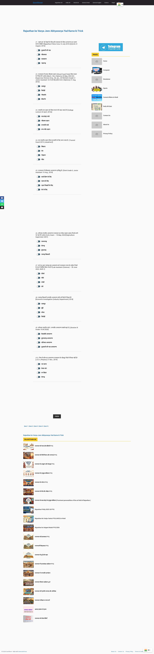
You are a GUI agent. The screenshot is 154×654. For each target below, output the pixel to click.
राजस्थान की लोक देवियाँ (41, 618)
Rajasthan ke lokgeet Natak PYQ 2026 (47, 527)
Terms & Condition (140, 651)
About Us (106, 124)
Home (105, 61)
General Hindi (86, 2)
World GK (76, 2)
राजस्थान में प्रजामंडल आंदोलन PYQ (44, 564)
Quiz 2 (31, 426)
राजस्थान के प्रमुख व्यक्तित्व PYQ (43, 473)
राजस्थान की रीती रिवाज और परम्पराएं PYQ (46, 455)
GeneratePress (22, 651)
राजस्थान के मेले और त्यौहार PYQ (43, 491)
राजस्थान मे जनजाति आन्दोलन (42, 573)
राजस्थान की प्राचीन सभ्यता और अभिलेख (45, 591)
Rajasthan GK (58, 2)
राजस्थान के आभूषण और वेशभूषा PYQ (44, 464)
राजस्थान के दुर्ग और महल (41, 555)
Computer (106, 70)
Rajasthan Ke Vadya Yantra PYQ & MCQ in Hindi (50, 518)
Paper (113, 2)
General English (97, 2)
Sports (105, 88)
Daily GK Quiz (107, 106)
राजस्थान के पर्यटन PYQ (41, 482)
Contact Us (106, 115)
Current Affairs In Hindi (110, 97)
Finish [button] (57, 416)
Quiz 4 (41, 426)
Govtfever (38, 2)
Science (106, 2)
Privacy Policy (107, 133)
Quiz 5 (46, 426)
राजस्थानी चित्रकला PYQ (41, 546)
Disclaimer (106, 79)
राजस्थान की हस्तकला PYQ (42, 536)
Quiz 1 (26, 426)
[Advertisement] (77, 17)
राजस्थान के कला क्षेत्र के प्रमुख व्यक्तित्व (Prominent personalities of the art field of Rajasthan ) (63, 500)
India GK (68, 2)
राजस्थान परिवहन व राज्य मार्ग (42, 600)
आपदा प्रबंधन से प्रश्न (40, 609)
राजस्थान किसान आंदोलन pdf (42, 582)
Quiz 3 (36, 426)
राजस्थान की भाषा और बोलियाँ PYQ (44, 446)
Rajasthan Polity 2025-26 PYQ (44, 509)
